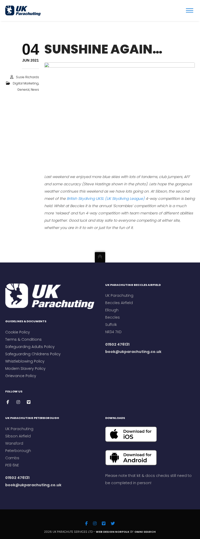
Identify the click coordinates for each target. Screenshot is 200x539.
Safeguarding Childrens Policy (33, 354)
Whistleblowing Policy (25, 361)
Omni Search (145, 532)
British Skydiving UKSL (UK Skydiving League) (106, 198)
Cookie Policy (17, 332)
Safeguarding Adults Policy (30, 346)
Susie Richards (27, 77)
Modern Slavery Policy (25, 368)
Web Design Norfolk (112, 532)
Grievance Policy (20, 375)
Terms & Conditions (24, 339)
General (23, 89)
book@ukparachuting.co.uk (133, 351)
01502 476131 (117, 344)
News (35, 89)
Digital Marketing (26, 83)
